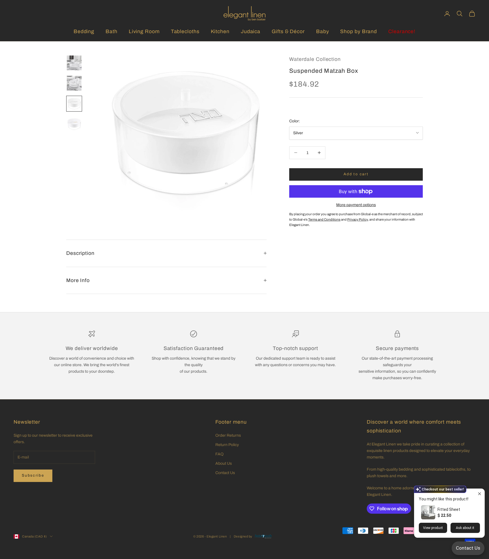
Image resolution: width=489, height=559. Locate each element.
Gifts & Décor (288, 31)
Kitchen (220, 31)
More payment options (356, 205)
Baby (322, 31)
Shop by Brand (358, 31)
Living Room (144, 31)
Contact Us (225, 473)
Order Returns (228, 435)
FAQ (219, 454)
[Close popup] (479, 493)
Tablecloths (185, 31)
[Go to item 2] (74, 83)
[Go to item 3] (74, 104)
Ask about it (465, 528)
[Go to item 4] (74, 124)
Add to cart (356, 174)
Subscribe (33, 475)
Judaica (250, 31)
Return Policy (227, 445)
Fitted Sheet (448, 509)
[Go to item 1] (74, 63)
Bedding (84, 31)
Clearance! (401, 31)
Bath (111, 31)
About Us (223, 463)
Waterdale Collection (315, 59)
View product (433, 528)
